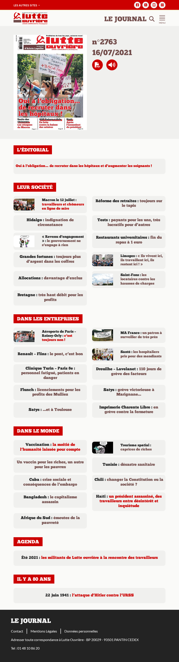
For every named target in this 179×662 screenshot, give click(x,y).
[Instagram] (162, 5)
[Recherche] (152, 18)
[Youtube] (154, 5)
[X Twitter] (145, 5)
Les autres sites (26, 5)
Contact (17, 631)
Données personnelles (81, 631)
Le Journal (125, 19)
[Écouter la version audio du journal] (111, 64)
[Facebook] (137, 5)
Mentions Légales (44, 631)
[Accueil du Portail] (31, 18)
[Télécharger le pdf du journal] (50, 82)
